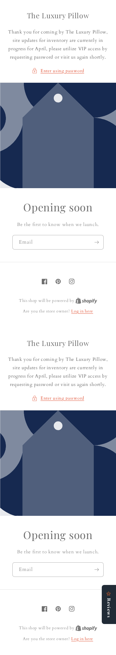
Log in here (82, 311)
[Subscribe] (96, 242)
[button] (58, 71)
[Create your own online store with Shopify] (86, 300)
